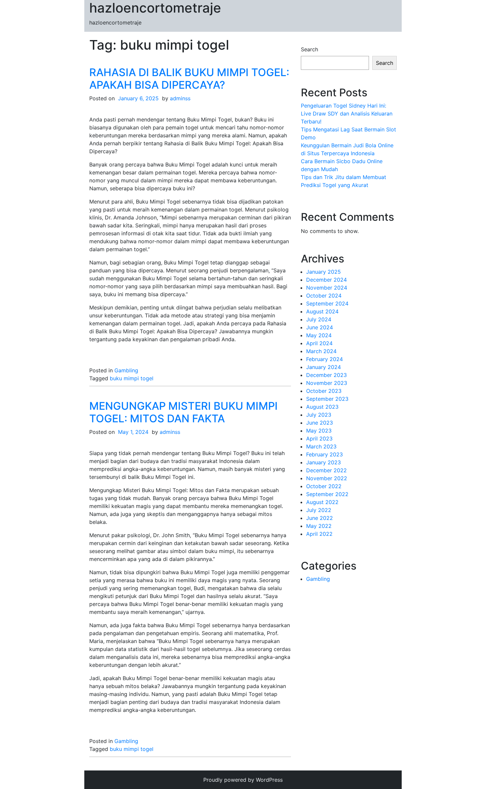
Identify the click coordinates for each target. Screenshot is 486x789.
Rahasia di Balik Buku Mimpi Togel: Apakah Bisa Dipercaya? (189, 78)
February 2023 (324, 454)
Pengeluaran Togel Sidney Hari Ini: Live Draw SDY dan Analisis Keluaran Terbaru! (346, 113)
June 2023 (319, 422)
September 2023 (327, 398)
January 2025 (323, 271)
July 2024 (318, 319)
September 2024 (327, 303)
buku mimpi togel (131, 378)
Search (309, 49)
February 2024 (324, 359)
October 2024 (324, 295)
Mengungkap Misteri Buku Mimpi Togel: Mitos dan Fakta (183, 412)
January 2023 (323, 462)
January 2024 (323, 367)
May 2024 (319, 335)
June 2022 (319, 518)
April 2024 (319, 343)
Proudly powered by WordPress (243, 779)
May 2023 (319, 430)
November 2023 (326, 383)
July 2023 (318, 414)
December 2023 (326, 375)
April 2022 (319, 534)
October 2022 (324, 486)
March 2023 (321, 446)
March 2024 (321, 351)
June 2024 (319, 327)
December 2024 (326, 279)
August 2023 (322, 406)
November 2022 (326, 478)
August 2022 (322, 502)
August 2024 (322, 311)
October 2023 (324, 391)
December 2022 (326, 470)
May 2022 (319, 526)
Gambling (126, 370)
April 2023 (319, 438)
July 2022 (318, 510)
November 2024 (326, 287)
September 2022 (327, 494)
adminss (180, 98)
